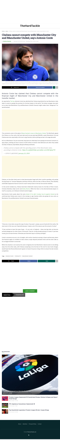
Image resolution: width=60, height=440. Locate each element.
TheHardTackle (30, 25)
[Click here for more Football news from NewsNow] (8, 295)
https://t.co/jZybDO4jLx (29, 150)
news (7, 31)
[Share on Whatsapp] (54, 87)
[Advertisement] (30, 12)
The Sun (12, 101)
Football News (19, 294)
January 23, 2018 (24, 153)
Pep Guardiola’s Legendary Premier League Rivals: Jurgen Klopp (29, 410)
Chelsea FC (18, 256)
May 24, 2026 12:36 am (13, 412)
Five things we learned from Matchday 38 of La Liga (17, 391)
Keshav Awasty (7, 41)
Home (3, 31)
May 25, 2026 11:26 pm (7, 393)
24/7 (23, 294)
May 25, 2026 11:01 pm (13, 400)
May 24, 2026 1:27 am (13, 405)
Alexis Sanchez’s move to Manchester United (34, 133)
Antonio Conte (9, 256)
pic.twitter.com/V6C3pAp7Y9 (46, 150)
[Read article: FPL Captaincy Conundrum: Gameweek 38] (5, 405)
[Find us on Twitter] (28, 435)
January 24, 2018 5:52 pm (19, 41)
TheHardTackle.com (31, 432)
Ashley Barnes (26, 189)
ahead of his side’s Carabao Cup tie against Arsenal (40, 194)
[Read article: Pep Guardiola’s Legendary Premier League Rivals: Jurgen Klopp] (5, 411)
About (19, 424)
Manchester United (27, 256)
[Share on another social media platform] (57, 87)
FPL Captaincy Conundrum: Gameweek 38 (22, 404)
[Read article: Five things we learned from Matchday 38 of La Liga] (30, 375)
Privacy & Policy (32, 424)
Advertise (25, 424)
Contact (39, 424)
